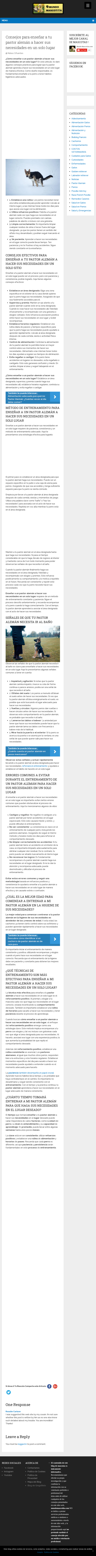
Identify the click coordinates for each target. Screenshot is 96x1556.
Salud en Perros (79, 206)
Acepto (40, 1552)
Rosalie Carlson (13, 1411)
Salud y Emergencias (81, 210)
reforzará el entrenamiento (34, 766)
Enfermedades (79, 164)
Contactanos (34, 1468)
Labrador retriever (80, 175)
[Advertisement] (33, 119)
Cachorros (76, 141)
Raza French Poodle (81, 195)
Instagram (8, 1471)
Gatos (74, 167)
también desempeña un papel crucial (31, 1073)
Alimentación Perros (81, 126)
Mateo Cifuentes (15, 53)
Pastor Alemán (78, 183)
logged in (22, 1444)
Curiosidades (78, 160)
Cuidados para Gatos (81, 156)
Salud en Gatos (79, 203)
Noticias (75, 179)
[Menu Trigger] (87, 5)
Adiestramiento (79, 118)
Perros (75, 187)
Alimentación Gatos (81, 122)
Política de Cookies (36, 1471)
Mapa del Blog (34, 1482)
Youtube (8, 1475)
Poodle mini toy (79, 191)
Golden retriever (79, 171)
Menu (5, 20)
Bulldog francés (79, 137)
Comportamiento (80, 145)
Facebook (8, 1468)
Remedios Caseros (80, 199)
